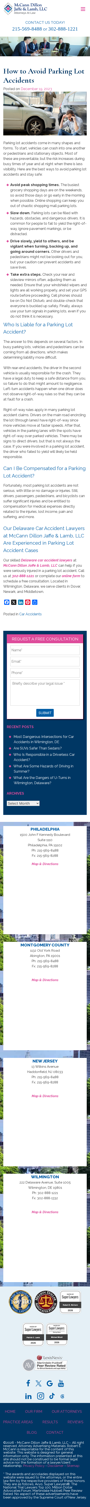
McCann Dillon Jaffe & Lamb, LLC (30, 565)
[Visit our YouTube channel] (61, 1384)
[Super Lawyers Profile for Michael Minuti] (57, 1345)
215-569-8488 (27, 29)
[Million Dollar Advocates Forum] (46, 1312)
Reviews (75, 1422)
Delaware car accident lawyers (46, 560)
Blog (32, 1432)
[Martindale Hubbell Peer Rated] (45, 1371)
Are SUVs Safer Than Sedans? (38, 748)
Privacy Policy (34, 1466)
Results (50, 1422)
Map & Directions (45, 864)
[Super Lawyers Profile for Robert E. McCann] (70, 1313)
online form (71, 576)
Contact (55, 1432)
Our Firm (33, 1411)
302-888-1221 (63, 29)
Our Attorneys (67, 1411)
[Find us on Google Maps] (50, 1384)
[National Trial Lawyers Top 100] (20, 1312)
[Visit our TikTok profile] (52, 1396)
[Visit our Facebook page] (28, 1384)
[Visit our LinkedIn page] (28, 1396)
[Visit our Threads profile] (62, 1396)
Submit (45, 713)
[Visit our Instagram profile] (40, 1396)
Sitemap (73, 1466)
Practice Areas (18, 1422)
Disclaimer (56, 1466)
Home (10, 1411)
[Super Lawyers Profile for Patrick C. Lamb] (33, 1345)
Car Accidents (30, 614)
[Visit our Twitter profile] (38, 1384)
